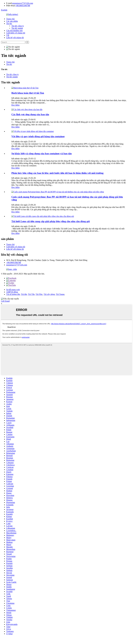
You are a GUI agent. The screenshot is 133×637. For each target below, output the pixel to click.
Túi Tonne (60, 294)
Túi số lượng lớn (13, 294)
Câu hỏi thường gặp (14, 30)
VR (7, 35)
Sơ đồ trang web (13, 289)
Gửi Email (5, 301)
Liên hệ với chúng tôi (15, 37)
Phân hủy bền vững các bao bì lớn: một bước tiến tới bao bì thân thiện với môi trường (57, 173)
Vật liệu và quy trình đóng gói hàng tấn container (38, 136)
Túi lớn (24, 294)
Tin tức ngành (17, 28)
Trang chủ (10, 19)
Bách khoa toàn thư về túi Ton (27, 93)
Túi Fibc (39, 294)
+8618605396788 (22, 5)
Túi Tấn (31, 294)
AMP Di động (12, 292)
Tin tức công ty (17, 26)
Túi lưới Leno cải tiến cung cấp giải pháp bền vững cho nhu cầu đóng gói (50, 221)
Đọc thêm (15, 105)
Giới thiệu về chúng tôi (15, 33)
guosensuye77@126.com (22, 3)
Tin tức (9, 23)
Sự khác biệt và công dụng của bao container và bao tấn (41, 153)
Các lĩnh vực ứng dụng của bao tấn (30, 114)
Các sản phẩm (12, 21)
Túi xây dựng (49, 294)
